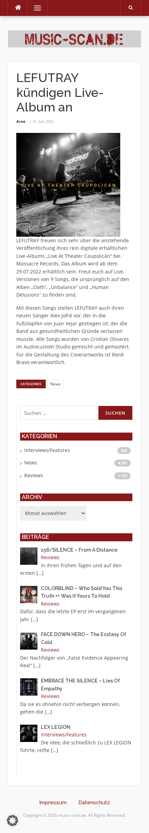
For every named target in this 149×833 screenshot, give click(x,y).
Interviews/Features (47, 450)
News (55, 384)
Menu (34, 7)
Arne (21, 121)
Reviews (33, 475)
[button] (12, 820)
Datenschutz (94, 802)
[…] (40, 573)
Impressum (53, 802)
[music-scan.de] (74, 38)
